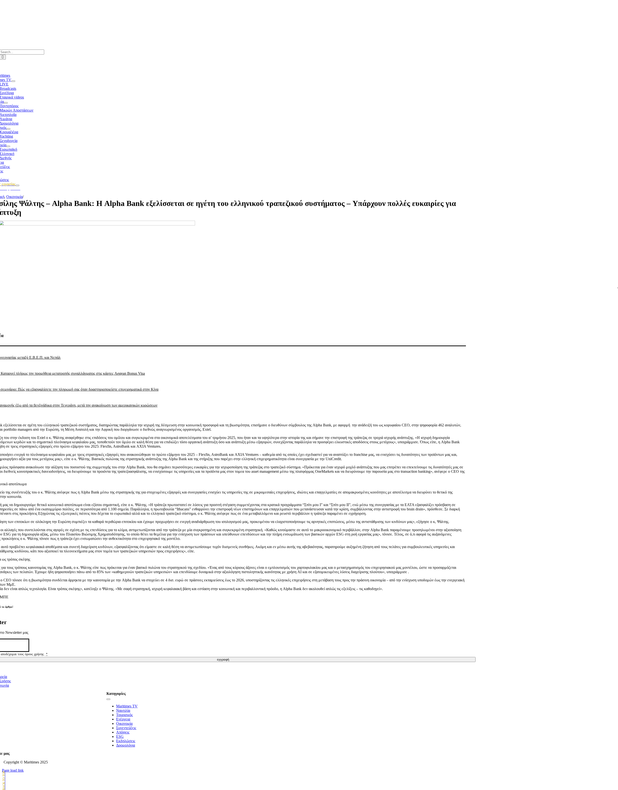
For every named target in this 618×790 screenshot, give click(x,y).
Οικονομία (14, 197)
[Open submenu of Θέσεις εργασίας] (17, 185)
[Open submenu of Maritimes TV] (13, 81)
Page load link (13, 770)
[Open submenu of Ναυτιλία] (6, 103)
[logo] (223, 15)
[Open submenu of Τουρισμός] (8, 129)
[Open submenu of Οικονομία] (8, 146)
